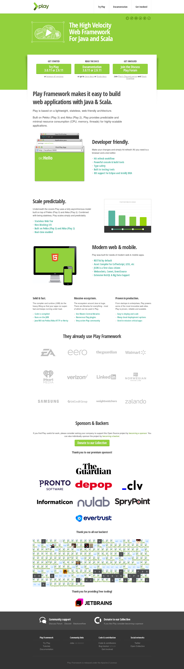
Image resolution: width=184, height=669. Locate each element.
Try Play (101, 6)
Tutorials (46, 646)
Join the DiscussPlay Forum (130, 68)
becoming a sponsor (138, 433)
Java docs (89, 76)
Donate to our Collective (92, 442)
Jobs (77, 642)
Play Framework (43, 6)
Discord (67, 623)
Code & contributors (107, 642)
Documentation (120, 6)
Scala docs (102, 76)
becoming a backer (111, 436)
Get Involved (141, 6)
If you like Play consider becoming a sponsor (123, 623)
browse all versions (54, 76)
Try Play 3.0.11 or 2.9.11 (53, 68)
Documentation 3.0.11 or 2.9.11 (91, 68)
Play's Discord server (127, 76)
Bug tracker (107, 646)
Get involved (107, 649)
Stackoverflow (79, 623)
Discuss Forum (56, 623)
